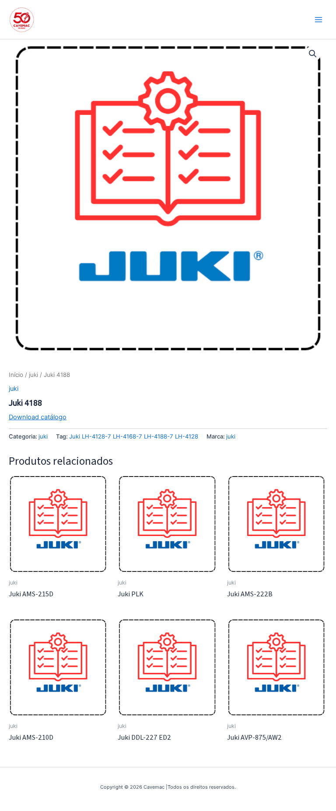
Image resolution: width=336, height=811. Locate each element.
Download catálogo (37, 417)
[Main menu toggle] (318, 19)
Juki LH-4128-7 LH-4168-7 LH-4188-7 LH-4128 (133, 436)
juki (33, 374)
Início (16, 374)
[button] (313, 54)
